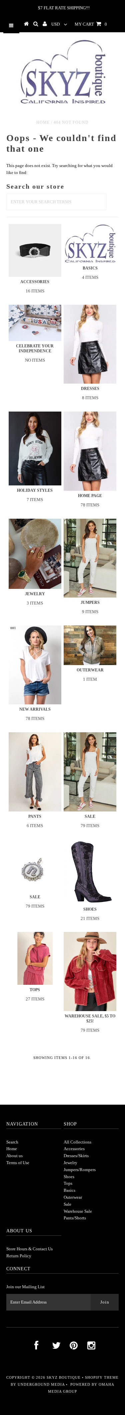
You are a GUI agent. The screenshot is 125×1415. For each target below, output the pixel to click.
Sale (67, 1204)
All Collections (77, 1142)
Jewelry (70, 1162)
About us (14, 1155)
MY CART (91, 24)
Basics (69, 1190)
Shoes (69, 1176)
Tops (68, 1183)
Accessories (74, 1148)
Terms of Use (17, 1162)
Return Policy (18, 1255)
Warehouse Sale (78, 1211)
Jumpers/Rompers (80, 1169)
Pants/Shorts (75, 1217)
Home (43, 122)
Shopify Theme (102, 1377)
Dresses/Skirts (76, 1155)
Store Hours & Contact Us (29, 1248)
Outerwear (73, 1197)
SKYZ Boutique (64, 1377)
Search (12, 1142)
